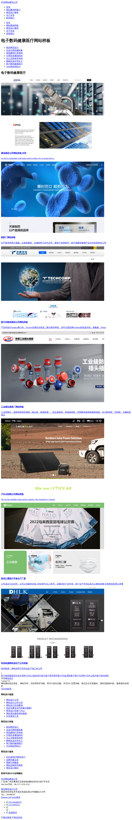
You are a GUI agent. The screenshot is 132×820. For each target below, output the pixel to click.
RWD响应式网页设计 (15, 757)
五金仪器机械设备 (14, 50)
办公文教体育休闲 (14, 58)
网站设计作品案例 (14, 705)
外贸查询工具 (12, 716)
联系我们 (10, 18)
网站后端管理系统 (14, 765)
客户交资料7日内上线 (84, 676)
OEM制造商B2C (13, 66)
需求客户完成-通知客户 (64, 676)
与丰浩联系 (6, 689)
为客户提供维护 (101, 676)
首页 (8, 7)
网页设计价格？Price (15, 711)
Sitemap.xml (6, 797)
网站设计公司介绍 (14, 702)
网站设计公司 (12, 700)
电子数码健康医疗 (14, 64)
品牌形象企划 (12, 760)
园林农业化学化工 (14, 61)
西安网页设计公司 (9, 789)
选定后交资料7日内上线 (24, 676)
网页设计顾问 (12, 768)
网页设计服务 (12, 12)
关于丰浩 (10, 15)
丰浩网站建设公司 (9, 2)
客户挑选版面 (7, 676)
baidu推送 (16, 797)
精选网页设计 (12, 47)
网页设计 (9, 678)
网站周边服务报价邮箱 (16, 713)
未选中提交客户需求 (44, 676)
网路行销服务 (12, 762)
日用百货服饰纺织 (14, 56)
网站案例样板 (13, 10)
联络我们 (10, 33)
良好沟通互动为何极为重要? (19, 708)
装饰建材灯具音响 (14, 53)
